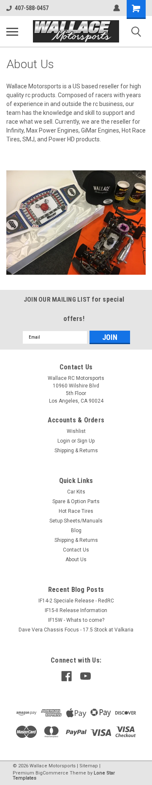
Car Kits (76, 492)
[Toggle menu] (12, 31)
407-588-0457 (32, 8)
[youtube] (85, 676)
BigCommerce (51, 773)
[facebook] (66, 676)
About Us (76, 559)
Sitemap (88, 766)
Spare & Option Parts (76, 501)
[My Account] (116, 8)
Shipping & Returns (76, 450)
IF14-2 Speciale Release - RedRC (76, 601)
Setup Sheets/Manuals (76, 521)
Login (63, 441)
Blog (76, 530)
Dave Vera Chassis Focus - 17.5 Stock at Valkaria (76, 630)
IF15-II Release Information (76, 610)
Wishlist (76, 431)
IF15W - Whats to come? (76, 620)
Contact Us (76, 550)
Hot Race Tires (76, 511)
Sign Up (86, 441)
